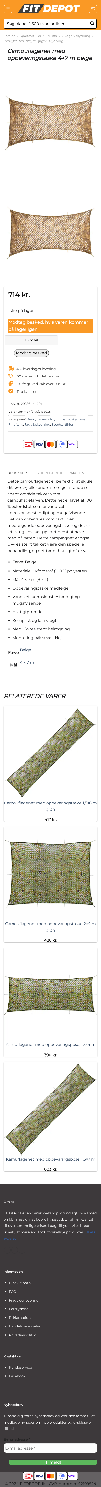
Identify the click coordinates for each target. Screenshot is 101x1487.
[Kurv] (93, 9)
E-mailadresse (17, 1439)
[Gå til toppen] (91, 1480)
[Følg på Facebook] (7, 1250)
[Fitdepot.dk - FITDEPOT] (50, 8)
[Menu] (8, 9)
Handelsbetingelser (25, 1326)
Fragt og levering (24, 1300)
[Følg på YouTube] (22, 1250)
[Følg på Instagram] (14, 1250)
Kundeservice (20, 1367)
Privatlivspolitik (22, 1335)
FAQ (12, 1292)
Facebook (17, 1376)
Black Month (20, 1283)
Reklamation (20, 1317)
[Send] (92, 23)
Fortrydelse (18, 1309)
